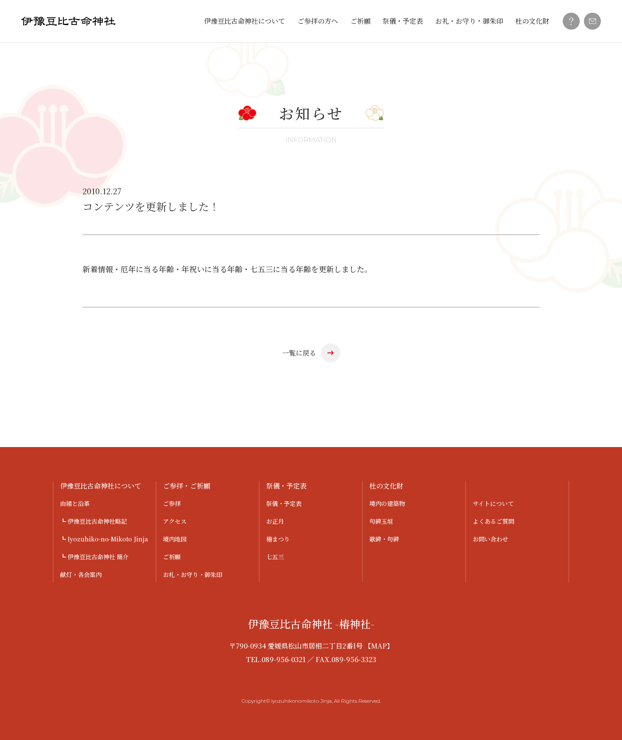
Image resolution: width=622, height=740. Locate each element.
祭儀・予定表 (403, 21)
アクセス (175, 521)
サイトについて (493, 503)
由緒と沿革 (75, 503)
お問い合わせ (490, 539)
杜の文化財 (532, 21)
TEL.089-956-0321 (275, 659)
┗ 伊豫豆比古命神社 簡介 (94, 556)
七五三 (275, 556)
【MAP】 (379, 646)
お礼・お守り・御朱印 (469, 21)
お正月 (275, 521)
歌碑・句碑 (384, 539)
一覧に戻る (299, 353)
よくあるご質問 (493, 521)
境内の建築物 (387, 503)
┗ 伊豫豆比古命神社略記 (93, 521)
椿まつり (278, 539)
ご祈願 (360, 21)
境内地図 (175, 539)
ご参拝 (172, 503)
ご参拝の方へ (317, 21)
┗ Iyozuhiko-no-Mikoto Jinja (104, 539)
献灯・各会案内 (81, 574)
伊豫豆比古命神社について (244, 21)
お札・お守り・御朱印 (192, 574)
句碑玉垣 (381, 521)
